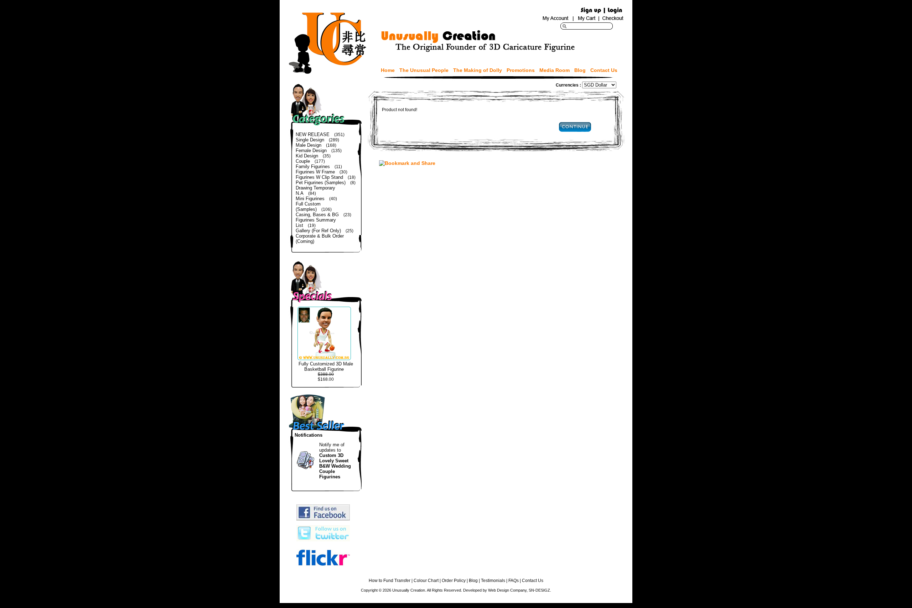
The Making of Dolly (477, 70)
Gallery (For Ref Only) (318, 230)
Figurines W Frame (315, 172)
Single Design (310, 139)
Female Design (311, 150)
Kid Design (307, 156)
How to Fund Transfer (389, 580)
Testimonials (493, 580)
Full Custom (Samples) (308, 206)
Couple (303, 161)
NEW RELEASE (313, 134)
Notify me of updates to (335, 460)
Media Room (554, 70)
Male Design (308, 145)
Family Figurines (313, 166)
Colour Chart (426, 580)
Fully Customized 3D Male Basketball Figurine (326, 366)
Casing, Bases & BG (317, 214)
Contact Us (603, 70)
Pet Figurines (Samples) (321, 182)
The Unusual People (424, 70)
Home (388, 70)
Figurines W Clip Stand (319, 177)
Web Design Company (507, 590)
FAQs (513, 580)
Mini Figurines (310, 198)
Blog (580, 70)
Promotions (521, 70)
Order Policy (454, 580)
